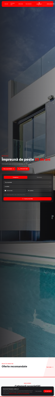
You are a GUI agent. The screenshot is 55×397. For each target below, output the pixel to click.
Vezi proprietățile (7, 168)
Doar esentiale (38, 391)
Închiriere (29, 3)
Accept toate (48, 391)
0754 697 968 (24, 168)
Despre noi (13, 4)
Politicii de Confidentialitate (23, 393)
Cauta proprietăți (28, 198)
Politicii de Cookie (13, 393)
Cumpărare (15, 177)
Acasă (6, 3)
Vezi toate (49, 367)
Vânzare (20, 3)
